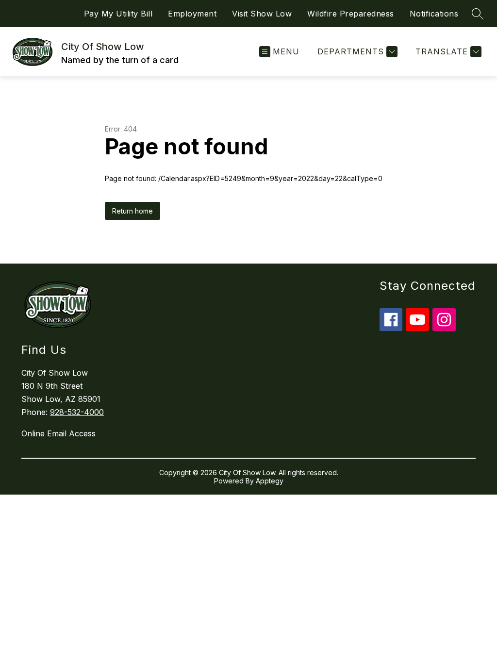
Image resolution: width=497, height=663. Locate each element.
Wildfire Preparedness (350, 13)
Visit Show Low (262, 13)
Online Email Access (58, 433)
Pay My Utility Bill (118, 13)
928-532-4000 (77, 412)
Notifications (434, 13)
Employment (192, 13)
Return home (132, 211)
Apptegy (269, 481)
